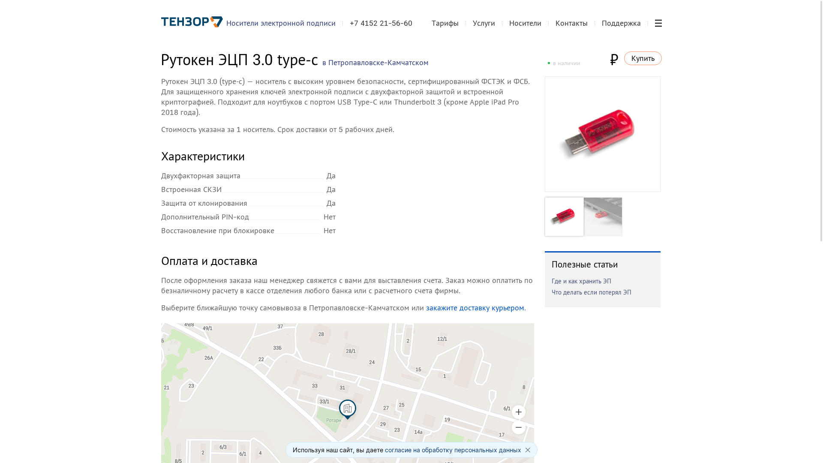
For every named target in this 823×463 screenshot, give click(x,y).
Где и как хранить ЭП (581, 281)
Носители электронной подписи (281, 23)
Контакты (572, 23)
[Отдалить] (519, 427)
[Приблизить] (519, 412)
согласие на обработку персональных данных (453, 450)
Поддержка (621, 23)
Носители (525, 23)
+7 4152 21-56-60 (381, 23)
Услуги (484, 23)
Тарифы (445, 23)
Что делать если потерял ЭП (591, 292)
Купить (643, 58)
